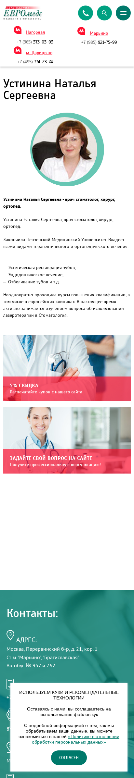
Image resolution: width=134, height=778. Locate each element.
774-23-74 (35, 62)
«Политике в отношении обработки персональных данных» (75, 739)
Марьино (99, 33)
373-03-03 (35, 42)
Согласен (69, 758)
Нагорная (35, 32)
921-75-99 (99, 42)
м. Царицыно (39, 53)
